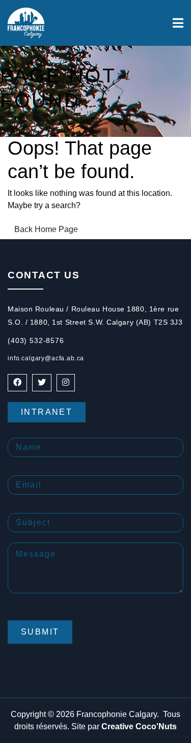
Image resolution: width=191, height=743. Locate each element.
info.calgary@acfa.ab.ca (46, 358)
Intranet (46, 412)
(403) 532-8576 (36, 340)
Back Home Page (46, 229)
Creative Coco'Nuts (139, 726)
